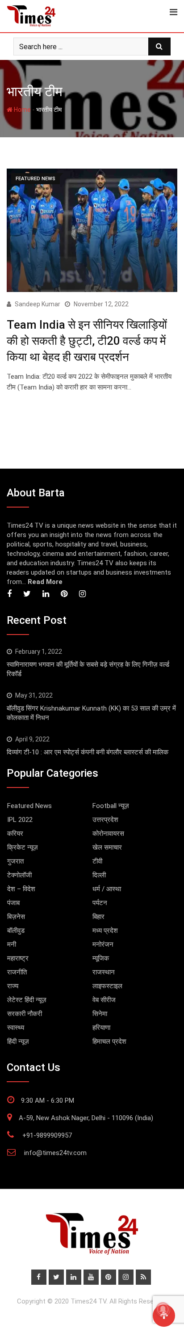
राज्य (12, 986)
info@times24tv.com (55, 1153)
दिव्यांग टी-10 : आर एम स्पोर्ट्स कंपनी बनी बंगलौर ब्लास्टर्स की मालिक (87, 752)
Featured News (29, 806)
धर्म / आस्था (106, 889)
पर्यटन (99, 903)
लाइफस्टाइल (107, 986)
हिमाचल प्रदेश (109, 1041)
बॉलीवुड (16, 931)
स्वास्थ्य (15, 1028)
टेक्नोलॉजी (19, 875)
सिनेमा (99, 1014)
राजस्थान (103, 972)
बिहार (98, 917)
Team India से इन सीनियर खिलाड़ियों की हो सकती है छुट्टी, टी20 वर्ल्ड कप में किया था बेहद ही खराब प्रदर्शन (87, 341)
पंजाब (13, 903)
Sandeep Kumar (37, 304)
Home (22, 109)
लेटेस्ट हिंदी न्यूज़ (26, 1000)
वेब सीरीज (104, 1000)
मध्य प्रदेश (105, 931)
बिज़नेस (16, 917)
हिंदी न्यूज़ (18, 1041)
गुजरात (15, 861)
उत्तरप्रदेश (105, 820)
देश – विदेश (21, 889)
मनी (11, 944)
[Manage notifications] (163, 1309)
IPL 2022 (20, 820)
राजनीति (17, 972)
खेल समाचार (107, 847)
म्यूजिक (100, 958)
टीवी (97, 861)
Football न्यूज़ (110, 806)
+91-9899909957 (47, 1135)
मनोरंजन (102, 944)
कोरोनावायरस (108, 834)
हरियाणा (101, 1028)
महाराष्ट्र (18, 958)
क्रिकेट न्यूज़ (22, 847)
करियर (15, 834)
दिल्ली (99, 875)
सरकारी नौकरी (24, 1014)
